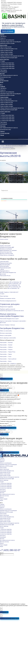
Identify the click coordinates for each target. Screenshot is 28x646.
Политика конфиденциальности (8, 300)
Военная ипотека (5, 77)
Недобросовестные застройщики (10, 41)
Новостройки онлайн (6, 54)
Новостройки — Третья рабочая (8, 359)
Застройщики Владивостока (12, 328)
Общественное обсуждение (7, 255)
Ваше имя (2, 430)
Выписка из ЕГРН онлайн (7, 43)
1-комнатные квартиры (7, 63)
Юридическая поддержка (6, 306)
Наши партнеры (4, 296)
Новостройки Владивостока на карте (9, 318)
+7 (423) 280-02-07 (23, 138)
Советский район (4, 261)
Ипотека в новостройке (6, 333)
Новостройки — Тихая (5, 356)
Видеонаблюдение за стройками (8, 250)
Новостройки (3, 45)
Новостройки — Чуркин (6, 354)
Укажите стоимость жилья (7, 397)
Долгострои (3, 274)
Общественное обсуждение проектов (12, 56)
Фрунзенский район (5, 264)
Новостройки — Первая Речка (7, 352)
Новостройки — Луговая (6, 345)
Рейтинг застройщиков (7, 40)
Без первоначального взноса (9, 75)
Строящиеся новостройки (18, 321)
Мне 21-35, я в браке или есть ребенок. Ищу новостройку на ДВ (12, 411)
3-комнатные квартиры (7, 66)
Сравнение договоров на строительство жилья (12, 310)
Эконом (2, 325)
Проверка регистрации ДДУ (8, 57)
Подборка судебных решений (7, 309)
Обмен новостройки (6, 52)
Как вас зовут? (4, 386)
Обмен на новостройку (6, 331)
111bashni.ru (13, 363)
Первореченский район (6, 263)
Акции (1, 82)
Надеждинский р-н (4, 271)
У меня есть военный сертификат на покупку (13, 419)
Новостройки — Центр (5, 361)
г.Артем (2, 269)
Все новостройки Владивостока (8, 272)
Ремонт (2, 79)
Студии (2, 61)
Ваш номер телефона (6, 388)
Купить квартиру (4, 59)
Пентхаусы (3, 70)
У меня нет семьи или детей (7, 421)
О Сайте (2, 293)
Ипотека (2, 73)
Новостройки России (6, 50)
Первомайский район (5, 267)
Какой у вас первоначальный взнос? (10, 399)
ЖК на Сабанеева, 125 (15, 282)
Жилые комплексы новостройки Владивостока (11, 314)
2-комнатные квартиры (7, 64)
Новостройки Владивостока (8, 48)
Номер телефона (4, 432)
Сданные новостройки (5, 321)
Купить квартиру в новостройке (8, 338)
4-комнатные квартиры (7, 68)
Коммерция (3, 72)
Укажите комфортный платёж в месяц (10, 403)
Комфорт (7, 325)
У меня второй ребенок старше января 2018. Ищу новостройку (13, 416)
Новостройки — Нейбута (6, 347)
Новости (2, 38)
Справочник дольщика (9, 304)
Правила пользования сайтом (7, 298)
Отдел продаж (4, 80)
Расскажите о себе (5, 407)
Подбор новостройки (5, 245)
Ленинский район (4, 266)
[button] (14, 85)
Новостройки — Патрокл (6, 349)
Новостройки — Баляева (6, 342)
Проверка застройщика (6, 249)
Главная (2, 34)
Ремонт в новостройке (5, 335)
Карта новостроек (6, 47)
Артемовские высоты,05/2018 (10, 154)
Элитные (12, 325)
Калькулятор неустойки (6, 252)
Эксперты (3, 36)
